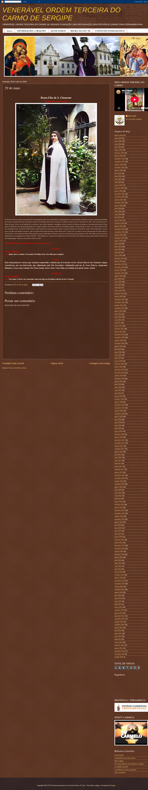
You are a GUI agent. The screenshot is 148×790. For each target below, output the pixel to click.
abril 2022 (117, 288)
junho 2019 (118, 387)
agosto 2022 (118, 276)
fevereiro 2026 (119, 153)
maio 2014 (117, 566)
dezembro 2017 (119, 440)
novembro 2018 (119, 408)
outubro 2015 (118, 516)
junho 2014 (118, 563)
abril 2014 (117, 569)
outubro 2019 (118, 376)
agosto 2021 (118, 311)
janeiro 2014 (118, 578)
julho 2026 (117, 138)
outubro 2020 (118, 340)
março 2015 (118, 537)
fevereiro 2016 (119, 504)
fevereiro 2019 (119, 399)
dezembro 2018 (119, 405)
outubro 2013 (118, 587)
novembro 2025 (119, 162)
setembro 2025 (119, 167)
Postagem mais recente (13, 363)
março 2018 (118, 431)
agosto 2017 (118, 452)
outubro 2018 (118, 411)
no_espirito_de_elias (121, 767)
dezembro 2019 (119, 370)
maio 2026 (117, 144)
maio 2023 (117, 249)
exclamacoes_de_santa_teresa (124, 758)
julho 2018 (117, 420)
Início (9, 30)
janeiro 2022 (118, 296)
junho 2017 (118, 458)
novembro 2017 (119, 443)
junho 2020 (118, 352)
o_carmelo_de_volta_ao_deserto (125, 770)
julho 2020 (117, 349)
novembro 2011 (119, 654)
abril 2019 (117, 393)
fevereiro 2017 (119, 469)
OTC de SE (132, 116)
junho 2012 (118, 633)
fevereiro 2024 (119, 223)
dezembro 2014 (119, 545)
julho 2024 (117, 208)
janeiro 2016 (118, 507)
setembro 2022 (119, 273)
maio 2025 (117, 179)
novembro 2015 (119, 513)
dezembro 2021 (119, 299)
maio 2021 (117, 320)
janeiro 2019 (118, 402)
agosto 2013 (118, 592)
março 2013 (118, 607)
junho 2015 (118, 528)
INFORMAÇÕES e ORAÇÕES (31, 30)
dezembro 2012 (119, 616)
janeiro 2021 (118, 332)
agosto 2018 (118, 417)
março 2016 (118, 502)
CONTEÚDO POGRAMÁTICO (110, 30)
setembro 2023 (119, 238)
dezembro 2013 (119, 581)
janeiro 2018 (118, 437)
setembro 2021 (119, 308)
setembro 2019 (119, 379)
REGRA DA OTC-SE (80, 30)
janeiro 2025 (118, 191)
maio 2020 (117, 355)
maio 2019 (117, 390)
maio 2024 (117, 214)
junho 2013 (118, 598)
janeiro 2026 (118, 156)
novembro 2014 (119, 548)
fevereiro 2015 (119, 540)
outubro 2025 (118, 165)
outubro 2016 (118, 481)
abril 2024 (117, 217)
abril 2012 (117, 639)
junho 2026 (118, 141)
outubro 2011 (118, 657)
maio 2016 (117, 496)
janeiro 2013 (118, 613)
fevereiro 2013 (119, 610)
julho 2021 (117, 314)
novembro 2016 (119, 478)
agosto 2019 (118, 381)
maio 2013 (117, 601)
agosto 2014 (118, 557)
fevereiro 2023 (119, 258)
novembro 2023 (119, 232)
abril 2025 (117, 182)
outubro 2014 (118, 551)
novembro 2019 (119, 373)
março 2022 (118, 290)
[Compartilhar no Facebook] (40, 285)
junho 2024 (118, 211)
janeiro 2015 (118, 543)
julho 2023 (117, 244)
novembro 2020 (119, 337)
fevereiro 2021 (119, 329)
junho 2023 (118, 247)
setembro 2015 (119, 519)
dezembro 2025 (119, 159)
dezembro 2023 (119, 229)
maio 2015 (117, 531)
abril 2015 (117, 534)
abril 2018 (117, 428)
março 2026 (118, 150)
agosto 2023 (118, 241)
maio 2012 (117, 636)
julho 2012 (117, 630)
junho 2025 (118, 176)
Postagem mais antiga (99, 363)
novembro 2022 (119, 267)
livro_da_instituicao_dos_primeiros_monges (129, 764)
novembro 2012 (119, 619)
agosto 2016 (118, 487)
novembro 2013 (119, 584)
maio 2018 (117, 425)
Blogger (112, 785)
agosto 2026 (118, 135)
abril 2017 (117, 463)
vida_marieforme (120, 773)
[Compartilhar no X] (38, 285)
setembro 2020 (119, 343)
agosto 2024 (118, 206)
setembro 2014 (119, 554)
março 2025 (118, 185)
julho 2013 (117, 595)
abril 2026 (117, 147)
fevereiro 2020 (119, 364)
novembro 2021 (119, 302)
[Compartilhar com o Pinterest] (42, 285)
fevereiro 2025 (119, 188)
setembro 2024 (119, 203)
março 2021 (118, 326)
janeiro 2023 (118, 261)
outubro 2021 (118, 305)
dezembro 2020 (119, 334)
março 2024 (118, 220)
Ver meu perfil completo (134, 119)
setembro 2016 (119, 484)
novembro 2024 (119, 197)
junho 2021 (118, 317)
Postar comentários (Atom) (17, 368)
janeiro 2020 (118, 367)
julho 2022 (117, 279)
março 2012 (118, 642)
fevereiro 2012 (119, 645)
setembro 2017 (119, 449)
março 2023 (118, 255)
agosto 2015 (118, 522)
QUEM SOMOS (58, 30)
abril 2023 (117, 252)
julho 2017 (117, 455)
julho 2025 (117, 173)
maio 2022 (117, 285)
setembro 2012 (119, 625)
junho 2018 (118, 422)
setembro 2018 (119, 414)
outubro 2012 (118, 622)
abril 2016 (117, 499)
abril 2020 (117, 358)
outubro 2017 (118, 446)
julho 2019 (117, 384)
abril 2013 (117, 604)
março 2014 (118, 572)
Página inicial (57, 363)
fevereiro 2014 (119, 575)
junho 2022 (118, 282)
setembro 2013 (119, 589)
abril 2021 (117, 323)
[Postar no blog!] (35, 285)
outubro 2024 (118, 200)
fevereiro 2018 (119, 434)
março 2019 (118, 396)
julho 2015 (117, 525)
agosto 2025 (118, 170)
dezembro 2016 (119, 475)
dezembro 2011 (119, 651)
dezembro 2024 (119, 194)
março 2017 (118, 466)
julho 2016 (117, 490)
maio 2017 (117, 461)
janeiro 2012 (118, 648)
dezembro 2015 (119, 510)
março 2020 (118, 361)
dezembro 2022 (119, 264)
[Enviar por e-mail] (33, 285)
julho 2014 (117, 560)
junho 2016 (118, 493)
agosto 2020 (118, 346)
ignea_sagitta (118, 761)
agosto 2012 (118, 628)
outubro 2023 (118, 235)
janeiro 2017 (118, 472)
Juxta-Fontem (119, 755)
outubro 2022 (118, 270)
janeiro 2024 (118, 226)
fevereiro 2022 (119, 293)
